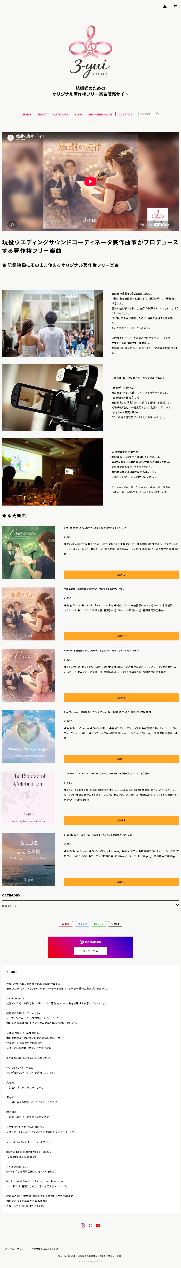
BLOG (78, 114)
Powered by (86, 1261)
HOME (27, 114)
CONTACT (125, 114)
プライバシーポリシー (15, 1249)
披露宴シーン (9, 905)
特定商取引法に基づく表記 (44, 1249)
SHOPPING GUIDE (100, 114)
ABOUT (42, 114)
